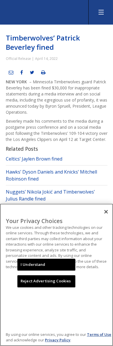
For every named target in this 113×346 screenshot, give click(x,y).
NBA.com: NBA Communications (43, 10)
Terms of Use (99, 334)
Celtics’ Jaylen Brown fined (34, 159)
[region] (56, 275)
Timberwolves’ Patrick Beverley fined (43, 42)
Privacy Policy (57, 340)
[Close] (106, 211)
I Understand (33, 264)
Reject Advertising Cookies (46, 281)
